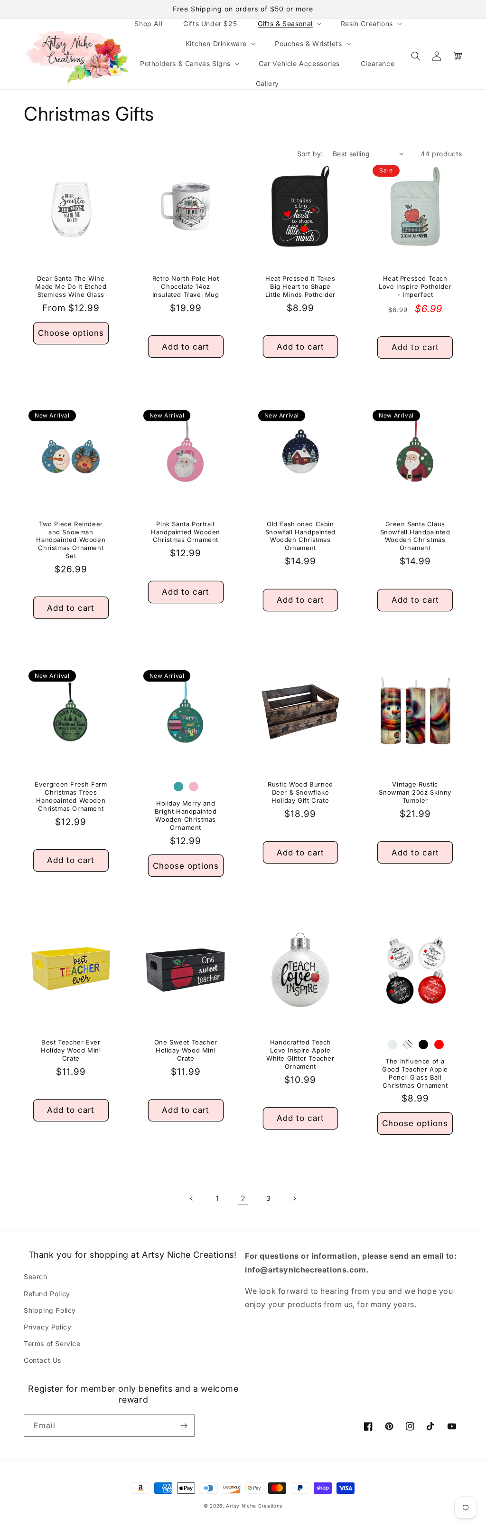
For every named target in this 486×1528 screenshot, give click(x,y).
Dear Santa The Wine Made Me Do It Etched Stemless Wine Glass (70, 286)
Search (35, 1276)
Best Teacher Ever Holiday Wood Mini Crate (71, 1050)
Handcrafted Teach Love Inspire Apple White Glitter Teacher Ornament (300, 1054)
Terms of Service (52, 1343)
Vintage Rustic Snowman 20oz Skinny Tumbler (415, 792)
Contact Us (42, 1360)
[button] (289, 23)
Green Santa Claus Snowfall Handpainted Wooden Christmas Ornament (415, 536)
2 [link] (243, 1198)
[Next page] (294, 1198)
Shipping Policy (50, 1310)
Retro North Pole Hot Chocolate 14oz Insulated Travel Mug (185, 286)
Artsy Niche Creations (254, 1506)
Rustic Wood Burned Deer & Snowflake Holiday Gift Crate (300, 792)
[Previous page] (191, 1198)
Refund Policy (47, 1294)
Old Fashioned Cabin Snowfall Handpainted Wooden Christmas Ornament (300, 536)
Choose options (71, 333)
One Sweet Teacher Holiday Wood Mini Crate (185, 1050)
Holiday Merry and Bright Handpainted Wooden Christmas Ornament (186, 815)
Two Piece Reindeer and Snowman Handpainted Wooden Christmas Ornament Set (70, 540)
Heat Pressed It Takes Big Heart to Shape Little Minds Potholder (300, 286)
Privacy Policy (47, 1327)
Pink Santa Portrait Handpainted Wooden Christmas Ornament (185, 532)
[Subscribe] (183, 1425)
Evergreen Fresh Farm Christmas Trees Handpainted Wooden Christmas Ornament (71, 796)
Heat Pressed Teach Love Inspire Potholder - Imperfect (415, 286)
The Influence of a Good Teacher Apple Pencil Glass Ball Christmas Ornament (415, 1073)
